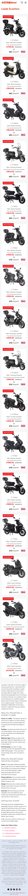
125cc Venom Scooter (14, 624)
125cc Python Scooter (14, 292)
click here (21, 875)
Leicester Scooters (10, 828)
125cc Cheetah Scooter (14, 541)
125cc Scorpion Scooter (14, 333)
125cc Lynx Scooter (14, 583)
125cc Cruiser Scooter (14, 417)
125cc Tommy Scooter (14, 375)
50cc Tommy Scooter (14, 167)
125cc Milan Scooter (14, 250)
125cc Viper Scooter (14, 500)
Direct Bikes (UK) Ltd (18, 893)
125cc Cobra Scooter (14, 666)
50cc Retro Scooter (14, 84)
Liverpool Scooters (10, 836)
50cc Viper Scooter (14, 209)
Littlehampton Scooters (12, 833)
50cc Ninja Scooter (14, 126)
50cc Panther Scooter (14, 42)
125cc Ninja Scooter (14, 458)
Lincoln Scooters (9, 831)
